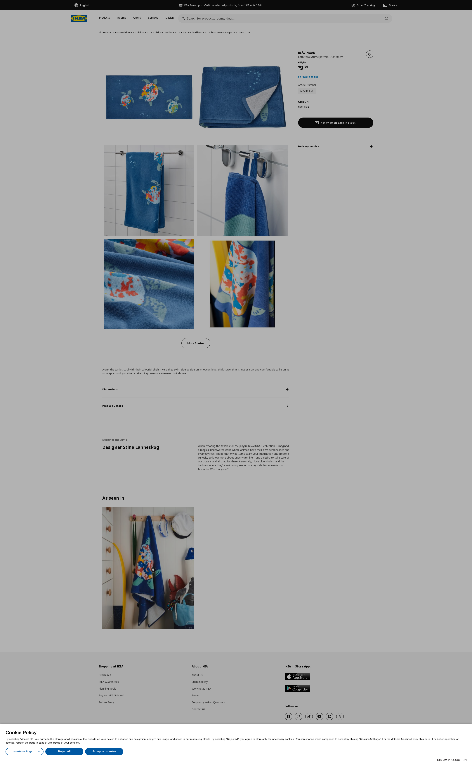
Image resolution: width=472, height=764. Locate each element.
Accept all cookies (104, 751)
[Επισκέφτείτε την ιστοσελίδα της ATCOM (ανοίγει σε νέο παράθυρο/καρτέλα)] (451, 760)
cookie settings (22, 751)
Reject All (64, 751)
